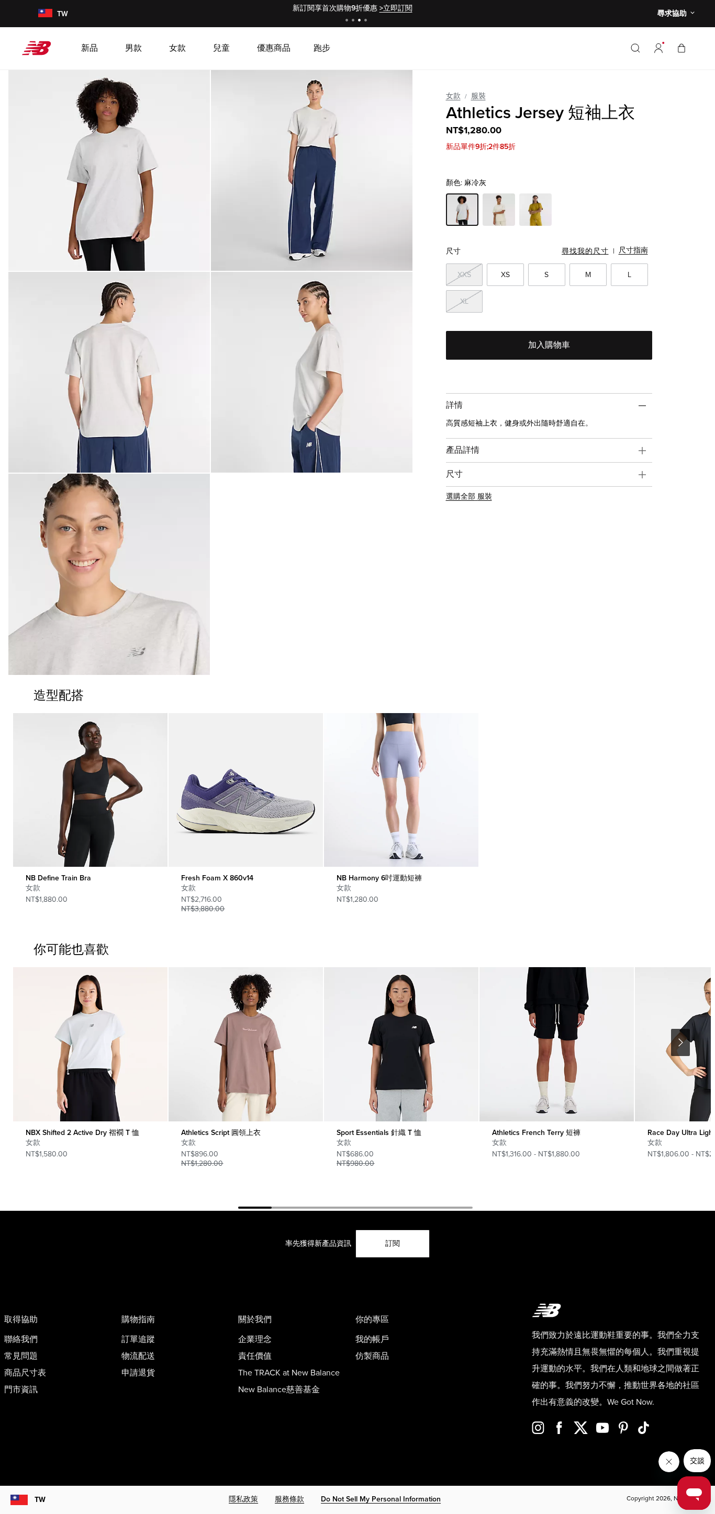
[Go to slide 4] (367, 21)
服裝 (478, 95)
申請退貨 (138, 1373)
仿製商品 (372, 1356)
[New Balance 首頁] (40, 48)
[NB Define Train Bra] (90, 790)
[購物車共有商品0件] (681, 47)
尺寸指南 (633, 250)
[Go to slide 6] (422, 1209)
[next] (680, 1042)
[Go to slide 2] (354, 21)
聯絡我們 (21, 1339)
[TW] (45, 14)
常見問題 (21, 1356)
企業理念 (255, 1339)
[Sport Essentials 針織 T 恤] (401, 1044)
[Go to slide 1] (348, 21)
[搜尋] (635, 48)
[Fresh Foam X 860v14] (245, 790)
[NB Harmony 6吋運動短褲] (401, 790)
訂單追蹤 (138, 1339)
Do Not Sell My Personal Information (381, 1499)
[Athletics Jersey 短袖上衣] (109, 170)
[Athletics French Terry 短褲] (556, 1044)
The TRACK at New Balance (289, 1373)
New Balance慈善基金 (279, 1389)
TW (40, 1499)
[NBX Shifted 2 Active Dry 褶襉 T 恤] (90, 1044)
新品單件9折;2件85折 (481, 146)
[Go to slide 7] (456, 1209)
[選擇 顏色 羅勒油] (535, 211)
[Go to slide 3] (361, 21)
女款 (453, 95)
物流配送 (138, 1356)
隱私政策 (243, 1499)
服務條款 (289, 1499)
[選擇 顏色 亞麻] (499, 211)
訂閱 (392, 1243)
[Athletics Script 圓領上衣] (245, 1044)
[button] (658, 48)
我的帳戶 (372, 1339)
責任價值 (255, 1356)
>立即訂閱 (395, 8)
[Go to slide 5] (389, 1209)
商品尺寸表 (25, 1373)
